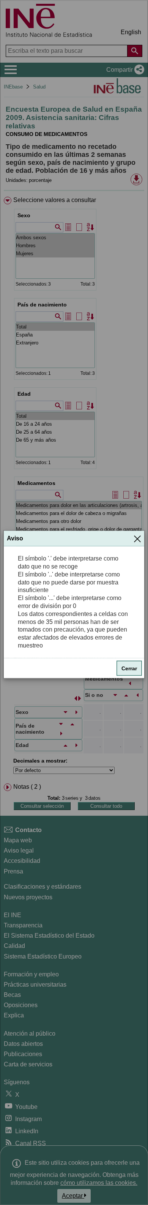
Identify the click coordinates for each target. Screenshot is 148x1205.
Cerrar (129, 668)
